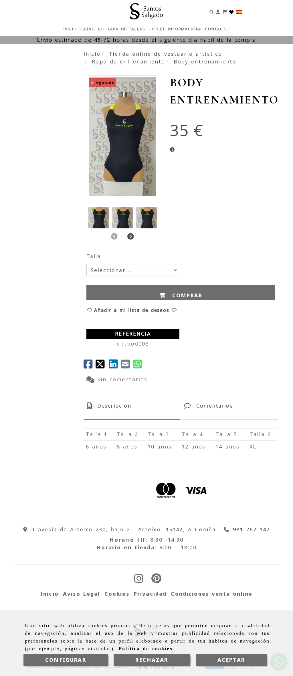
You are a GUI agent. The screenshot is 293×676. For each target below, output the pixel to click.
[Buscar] (211, 11)
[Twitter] (102, 365)
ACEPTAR (231, 659)
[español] (239, 11)
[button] (218, 11)
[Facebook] (90, 365)
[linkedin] (115, 365)
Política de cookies (145, 648)
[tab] (132, 406)
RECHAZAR (151, 659)
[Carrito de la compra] (224, 11)
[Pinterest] (156, 580)
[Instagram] (138, 580)
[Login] (231, 11)
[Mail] (127, 365)
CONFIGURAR (65, 659)
